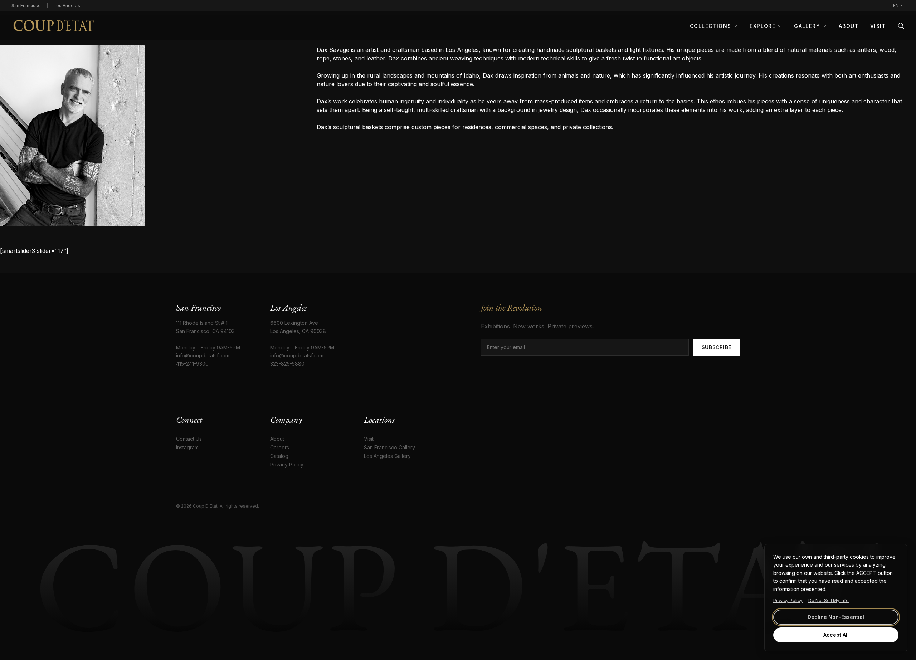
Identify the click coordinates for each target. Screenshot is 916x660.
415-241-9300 (192, 364)
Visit (878, 26)
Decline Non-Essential (836, 617)
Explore (762, 26)
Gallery (807, 26)
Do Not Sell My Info (828, 600)
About (849, 26)
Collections (710, 26)
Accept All (836, 635)
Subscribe (716, 347)
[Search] (901, 25)
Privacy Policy (788, 600)
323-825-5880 (287, 364)
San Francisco (26, 5)
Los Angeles (67, 5)
